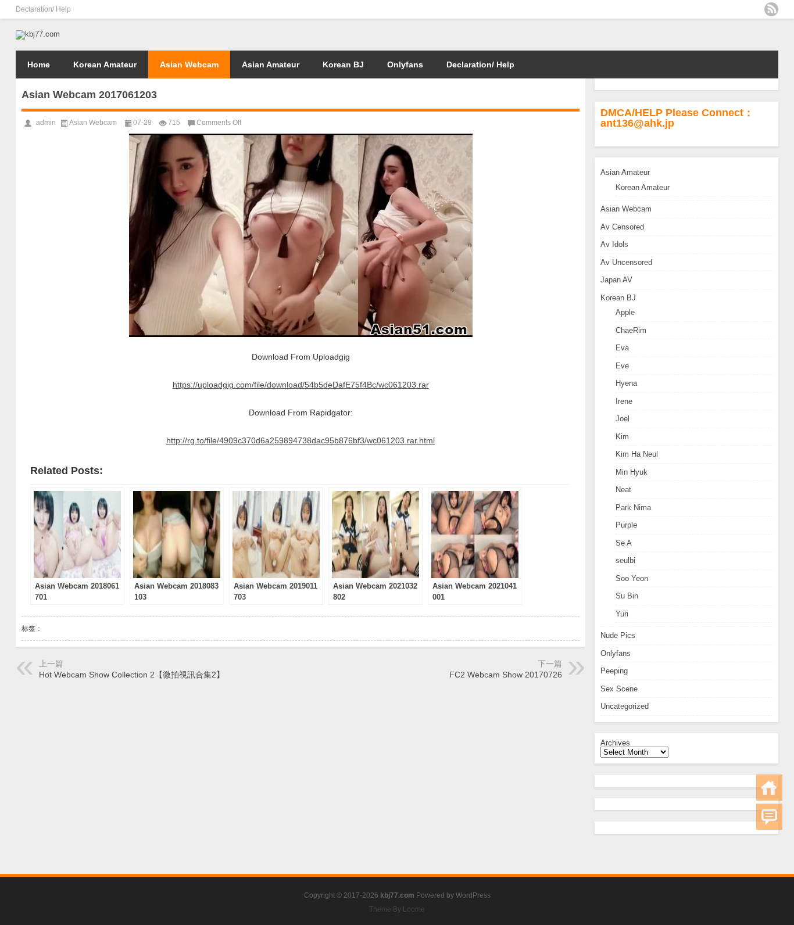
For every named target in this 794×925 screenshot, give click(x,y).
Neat (623, 489)
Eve (622, 365)
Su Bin (627, 595)
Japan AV (616, 279)
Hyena (626, 383)
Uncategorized (624, 706)
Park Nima (633, 507)
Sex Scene (619, 688)
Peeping (614, 670)
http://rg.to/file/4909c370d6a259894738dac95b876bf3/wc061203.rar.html (300, 440)
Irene (624, 401)
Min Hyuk (632, 472)
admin (46, 123)
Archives (615, 743)
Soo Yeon (632, 578)
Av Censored (622, 227)
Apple (625, 312)
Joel (623, 418)
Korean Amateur (105, 64)
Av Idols (614, 244)
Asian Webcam (189, 64)
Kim (622, 436)
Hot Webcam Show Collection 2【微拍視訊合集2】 (131, 674)
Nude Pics (617, 635)
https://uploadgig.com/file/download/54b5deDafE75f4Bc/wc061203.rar (301, 384)
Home (38, 64)
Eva (622, 347)
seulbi (625, 560)
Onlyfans (405, 64)
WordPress (473, 895)
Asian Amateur (270, 64)
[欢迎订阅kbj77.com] (771, 9)
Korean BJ (343, 64)
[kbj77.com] (38, 34)
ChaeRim (631, 330)
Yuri (622, 614)
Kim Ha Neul (637, 454)
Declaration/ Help (43, 9)
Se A (624, 543)
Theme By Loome (397, 909)
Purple (626, 525)
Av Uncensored (626, 262)
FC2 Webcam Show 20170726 (505, 674)
